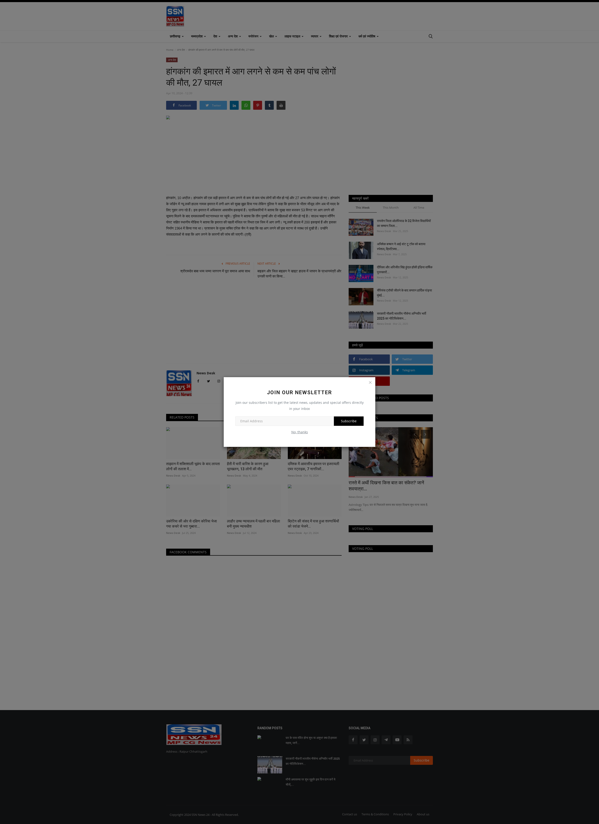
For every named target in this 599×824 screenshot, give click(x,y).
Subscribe (349, 421)
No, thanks (299, 432)
